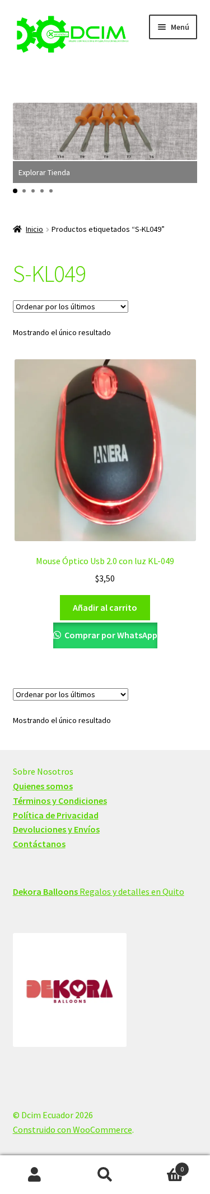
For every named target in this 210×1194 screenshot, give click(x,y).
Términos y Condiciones (60, 800)
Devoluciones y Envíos (56, 829)
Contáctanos (39, 843)
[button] (15, 191)
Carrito (162, 1165)
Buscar (105, 1175)
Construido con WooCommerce (72, 1129)
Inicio (34, 229)
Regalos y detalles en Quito (98, 891)
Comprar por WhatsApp (110, 635)
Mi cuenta (35, 1175)
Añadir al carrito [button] (105, 607)
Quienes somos (43, 786)
